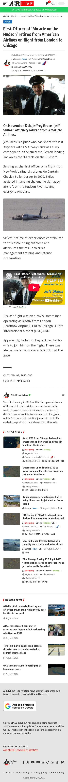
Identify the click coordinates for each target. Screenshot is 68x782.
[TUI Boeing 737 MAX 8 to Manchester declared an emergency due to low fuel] (11, 519)
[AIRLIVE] (21, 3)
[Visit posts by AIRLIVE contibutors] (6, 63)
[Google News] (38, 762)
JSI (61, 508)
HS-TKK (33, 582)
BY (26, 534)
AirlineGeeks (21, 307)
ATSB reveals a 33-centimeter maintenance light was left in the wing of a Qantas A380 (24, 629)
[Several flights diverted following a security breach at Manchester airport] (11, 545)
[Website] (63, 395)
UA (39, 490)
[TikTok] (48, 762)
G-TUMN (45, 534)
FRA (26, 582)
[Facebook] (23, 762)
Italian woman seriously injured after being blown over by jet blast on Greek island (42, 500)
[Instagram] (43, 762)
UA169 (45, 490)
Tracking (47, 449)
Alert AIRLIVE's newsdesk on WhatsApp (20, 750)
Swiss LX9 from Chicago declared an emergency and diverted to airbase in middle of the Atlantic (42, 442)
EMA (38, 534)
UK (53, 479)
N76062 (33, 490)
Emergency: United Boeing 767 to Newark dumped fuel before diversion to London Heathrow (42, 471)
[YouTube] (32, 762)
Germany (47, 570)
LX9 (57, 461)
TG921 (45, 582)
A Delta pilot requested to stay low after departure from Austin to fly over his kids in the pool (24, 610)
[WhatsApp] (52, 762)
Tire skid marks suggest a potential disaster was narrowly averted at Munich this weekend (22, 649)
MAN (53, 534)
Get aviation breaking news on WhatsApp (34, 9)
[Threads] (57, 762)
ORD (30, 67)
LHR (26, 490)
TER (62, 461)
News (8, 22)
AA (19, 67)
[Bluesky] (62, 762)
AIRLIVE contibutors (46, 59)
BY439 (32, 534)
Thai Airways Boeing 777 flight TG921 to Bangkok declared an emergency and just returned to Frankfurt (43, 563)
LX (53, 461)
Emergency (29, 449)
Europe (39, 449)
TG (39, 582)
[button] (6, 3)
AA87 (24, 67)
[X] (27, 762)
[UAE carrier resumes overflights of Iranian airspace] (56, 669)
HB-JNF (48, 461)
